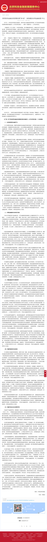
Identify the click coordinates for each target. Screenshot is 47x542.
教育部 (31, 533)
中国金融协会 (39, 536)
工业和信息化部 (11, 533)
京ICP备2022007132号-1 (30, 539)
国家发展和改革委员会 (20, 533)
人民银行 (12, 536)
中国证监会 (30, 537)
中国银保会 (24, 536)
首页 (4, 14)
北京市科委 (18, 536)
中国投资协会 (15, 537)
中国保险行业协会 (23, 537)
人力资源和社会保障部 (39, 533)
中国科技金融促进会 (31, 536)
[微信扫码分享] (22, 526)
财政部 (27, 533)
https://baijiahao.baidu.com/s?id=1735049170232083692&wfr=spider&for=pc (20, 500)
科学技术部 (5, 533)
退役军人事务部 (6, 536)
